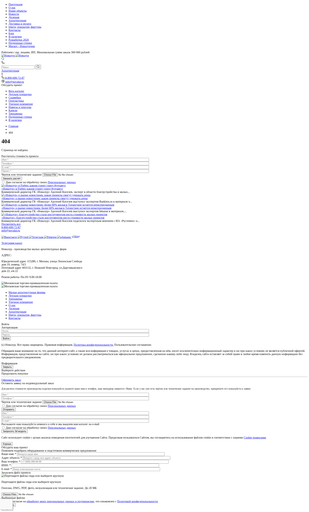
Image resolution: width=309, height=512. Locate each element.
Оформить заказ (11, 379)
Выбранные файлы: (13, 497)
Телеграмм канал (11, 243)
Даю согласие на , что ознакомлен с (82, 501)
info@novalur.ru (14, 81)
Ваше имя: (8, 454)
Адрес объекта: (11, 457)
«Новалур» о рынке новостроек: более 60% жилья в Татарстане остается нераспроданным (56, 208)
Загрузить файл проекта (16, 472)
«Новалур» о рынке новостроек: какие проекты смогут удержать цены (44, 198)
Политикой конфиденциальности (137, 501)
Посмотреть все (11, 224)
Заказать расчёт (12, 178)
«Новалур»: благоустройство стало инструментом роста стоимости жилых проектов (52, 217)
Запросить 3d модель (14, 431)
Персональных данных (62, 182)
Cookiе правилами (255, 437)
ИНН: (6, 465)
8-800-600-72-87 (14, 77)
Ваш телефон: (10, 461)
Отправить (8, 409)
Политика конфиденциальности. (94, 344)
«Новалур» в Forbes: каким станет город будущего (32, 188)
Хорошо (7, 444)
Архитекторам (10, 70)
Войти (6, 338)
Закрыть (7, 367)
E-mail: (6, 469)
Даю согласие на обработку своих (41, 182)
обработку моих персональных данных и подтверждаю (60, 501)
